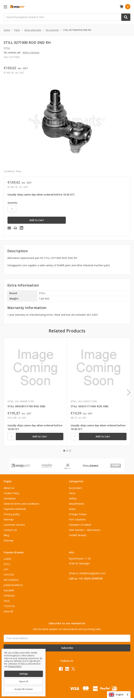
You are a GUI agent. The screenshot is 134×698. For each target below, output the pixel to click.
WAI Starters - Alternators (84, 530)
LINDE (7, 559)
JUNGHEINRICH (13, 585)
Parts (72, 493)
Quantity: (13, 202)
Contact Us (10, 530)
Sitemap (8, 519)
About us (9, 488)
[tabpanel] (35, 392)
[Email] (9, 228)
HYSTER (9, 574)
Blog (6, 535)
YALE (7, 601)
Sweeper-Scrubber (80, 524)
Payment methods (15, 509)
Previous (4, 392)
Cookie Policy (11, 493)
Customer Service (14, 524)
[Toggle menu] (5, 7)
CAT (6, 569)
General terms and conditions (21, 503)
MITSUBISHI (11, 580)
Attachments (76, 503)
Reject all (23, 681)
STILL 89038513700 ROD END (26, 406)
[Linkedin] (21, 228)
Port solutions (77, 519)
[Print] (15, 228)
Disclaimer (10, 498)
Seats (72, 509)
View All (8, 611)
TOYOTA (9, 606)
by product (75, 488)
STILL (7, 564)
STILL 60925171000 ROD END (90, 406)
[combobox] (119, 694)
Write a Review (31, 52)
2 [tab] (67, 451)
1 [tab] (64, 451)
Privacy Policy (14, 666)
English (119, 694)
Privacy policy (12, 514)
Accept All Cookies (23, 689)
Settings (23, 673)
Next (128, 392)
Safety (73, 498)
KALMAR (9, 590)
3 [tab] (70, 451)
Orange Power (78, 514)
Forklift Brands (77, 535)
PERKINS (9, 595)
